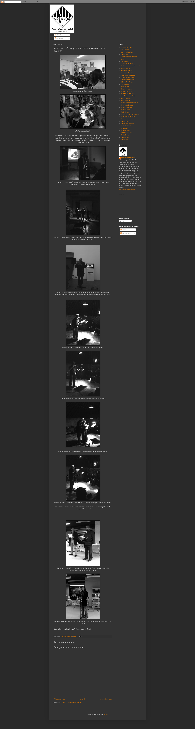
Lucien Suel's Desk (126, 107)
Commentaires (60, 38)
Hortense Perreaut (126, 89)
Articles (58, 35)
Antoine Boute (125, 54)
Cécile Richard (125, 68)
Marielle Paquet (125, 110)
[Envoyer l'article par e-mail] (80, 636)
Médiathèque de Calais (128, 116)
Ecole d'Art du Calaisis (127, 77)
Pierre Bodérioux (126, 126)
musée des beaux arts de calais (130, 114)
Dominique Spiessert (127, 73)
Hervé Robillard (125, 86)
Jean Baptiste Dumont (127, 93)
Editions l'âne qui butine (128, 80)
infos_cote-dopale (126, 91)
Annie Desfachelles (127, 52)
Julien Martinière (126, 100)
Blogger (105, 714)
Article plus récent (59, 699)
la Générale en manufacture (129, 103)
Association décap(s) (128, 158)
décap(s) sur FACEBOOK (128, 75)
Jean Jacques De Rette (128, 96)
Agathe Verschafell (126, 47)
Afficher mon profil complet (127, 190)
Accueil (82, 699)
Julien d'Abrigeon (126, 98)
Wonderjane (124, 139)
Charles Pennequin (127, 63)
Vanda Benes (125, 135)
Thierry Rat (124, 128)
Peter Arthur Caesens (127, 123)
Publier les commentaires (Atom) (72, 702)
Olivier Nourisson (126, 119)
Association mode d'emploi (129, 57)
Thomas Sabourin (126, 133)
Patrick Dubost (125, 121)
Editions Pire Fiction (127, 82)
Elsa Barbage (125, 84)
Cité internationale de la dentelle (131, 66)
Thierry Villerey (125, 130)
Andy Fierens (125, 50)
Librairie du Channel (127, 105)
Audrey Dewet (125, 61)
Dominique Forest (126, 70)
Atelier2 (123, 59)
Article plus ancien (106, 699)
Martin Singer (125, 112)
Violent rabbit (125, 137)
